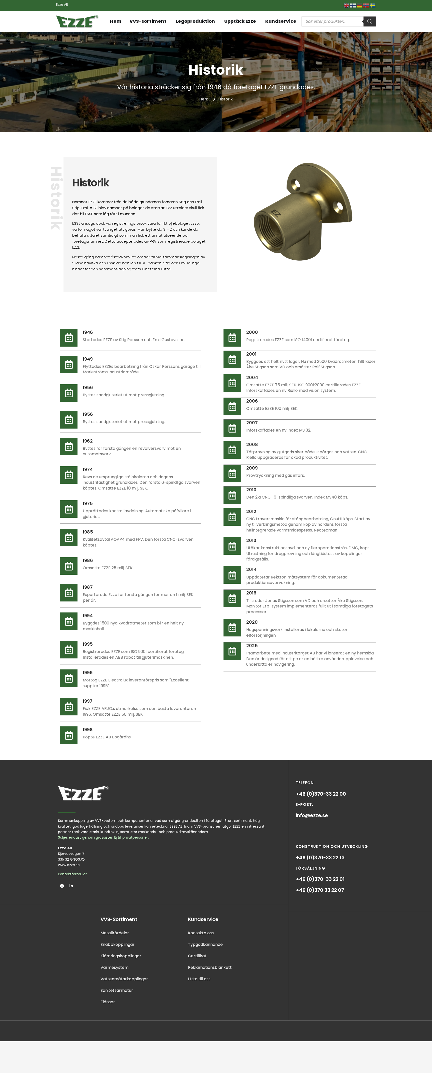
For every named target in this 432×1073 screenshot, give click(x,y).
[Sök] (370, 21)
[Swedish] (373, 5)
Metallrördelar (114, 933)
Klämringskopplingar (120, 956)
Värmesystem (114, 967)
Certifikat (197, 956)
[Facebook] (62, 886)
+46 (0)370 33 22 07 (320, 890)
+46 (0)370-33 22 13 (320, 857)
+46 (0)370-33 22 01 (320, 879)
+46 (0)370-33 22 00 (321, 793)
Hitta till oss (199, 979)
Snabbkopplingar (117, 944)
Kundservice (203, 919)
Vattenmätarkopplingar (124, 979)
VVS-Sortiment (119, 919)
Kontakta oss (201, 933)
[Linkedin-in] (71, 886)
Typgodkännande (205, 944)
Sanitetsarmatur (116, 990)
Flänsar (107, 1002)
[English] (347, 5)
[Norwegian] (366, 5)
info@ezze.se (312, 815)
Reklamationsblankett (210, 967)
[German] (359, 5)
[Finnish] (353, 5)
